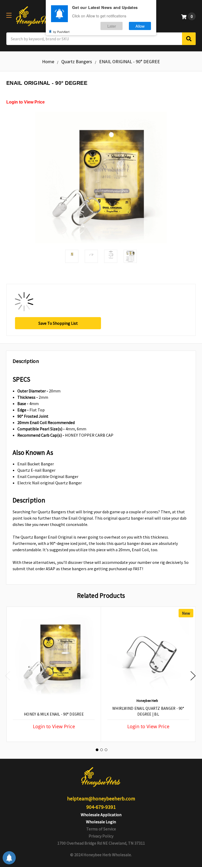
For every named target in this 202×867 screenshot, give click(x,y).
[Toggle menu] (9, 15)
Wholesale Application (101, 814)
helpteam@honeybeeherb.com (101, 798)
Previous (7, 676)
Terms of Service (101, 828)
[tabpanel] (53, 674)
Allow (140, 26)
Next (193, 676)
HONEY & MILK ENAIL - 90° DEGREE (54, 714)
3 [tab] (106, 749)
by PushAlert (61, 31)
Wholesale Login (101, 821)
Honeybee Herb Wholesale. (107, 854)
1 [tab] (97, 749)
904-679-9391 (101, 807)
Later (111, 26)
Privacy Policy (101, 836)
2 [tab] (101, 749)
